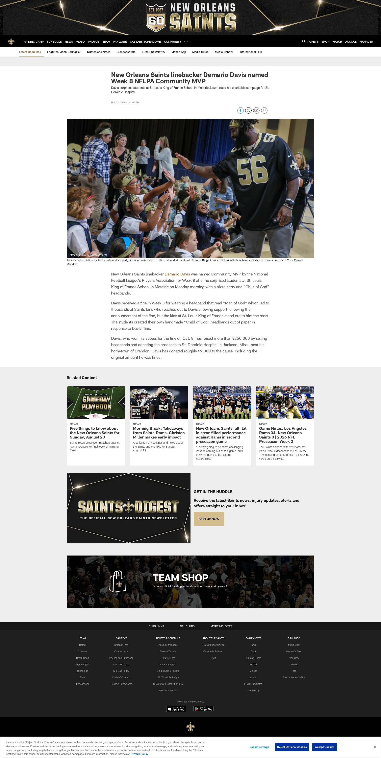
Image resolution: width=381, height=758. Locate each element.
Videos (253, 670)
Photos (253, 664)
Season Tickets (168, 651)
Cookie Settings (259, 746)
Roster (82, 644)
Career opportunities (213, 644)
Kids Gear (294, 657)
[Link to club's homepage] (11, 41)
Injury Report (82, 664)
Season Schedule (168, 690)
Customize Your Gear (294, 677)
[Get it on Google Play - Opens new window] (203, 711)
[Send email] (256, 112)
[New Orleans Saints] (190, 727)
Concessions (121, 651)
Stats (82, 677)
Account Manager (168, 644)
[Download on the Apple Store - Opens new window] (176, 709)
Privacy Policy (139, 753)
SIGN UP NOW (209, 519)
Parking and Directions (121, 657)
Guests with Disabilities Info (168, 683)
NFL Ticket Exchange (168, 677)
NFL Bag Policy (121, 670)
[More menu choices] (186, 41)
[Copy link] (264, 110)
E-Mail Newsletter (253, 683)
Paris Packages (168, 664)
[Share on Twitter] (248, 112)
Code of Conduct (121, 677)
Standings (82, 670)
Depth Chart (82, 657)
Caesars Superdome (121, 683)
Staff (213, 657)
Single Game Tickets (168, 670)
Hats (294, 670)
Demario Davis (177, 274)
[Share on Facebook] (240, 112)
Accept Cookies (324, 746)
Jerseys (294, 664)
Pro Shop (294, 638)
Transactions (82, 683)
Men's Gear (294, 644)
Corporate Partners (213, 651)
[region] (190, 747)
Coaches (82, 651)
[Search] (303, 41)
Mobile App (253, 690)
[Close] (374, 747)
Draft (253, 651)
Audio (253, 677)
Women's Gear (294, 651)
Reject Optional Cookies (292, 746)
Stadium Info (121, 644)
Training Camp (253, 657)
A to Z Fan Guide (121, 664)
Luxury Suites (168, 657)
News (253, 644)
